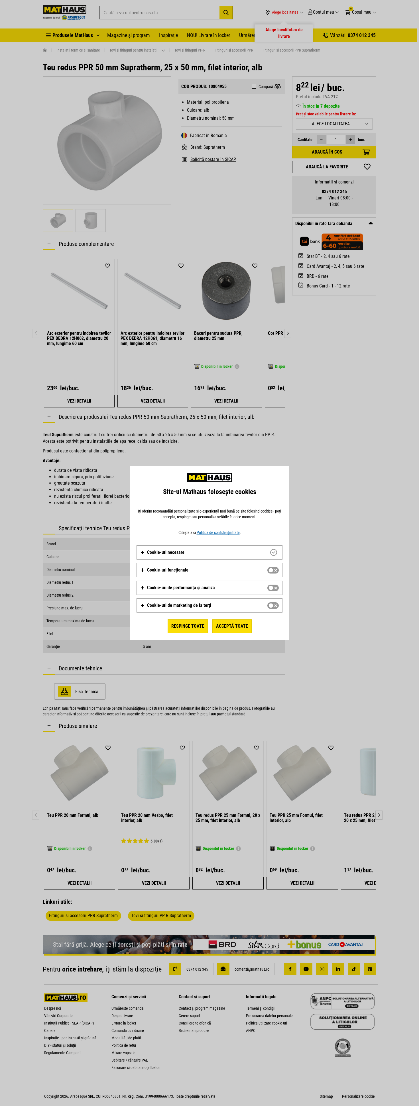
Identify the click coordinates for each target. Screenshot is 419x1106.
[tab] (209, 552)
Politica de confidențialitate (218, 532)
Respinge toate (187, 626)
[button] (162, 552)
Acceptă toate (232, 626)
